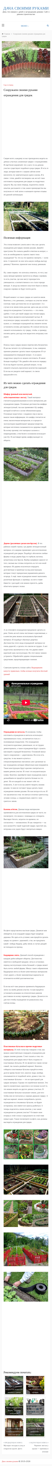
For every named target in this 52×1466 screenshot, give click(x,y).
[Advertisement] (26, 127)
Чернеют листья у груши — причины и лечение (40, 1448)
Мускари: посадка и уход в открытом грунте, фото (14, 1447)
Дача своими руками (26, 8)
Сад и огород (8, 85)
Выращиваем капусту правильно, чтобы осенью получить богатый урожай (26, 670)
